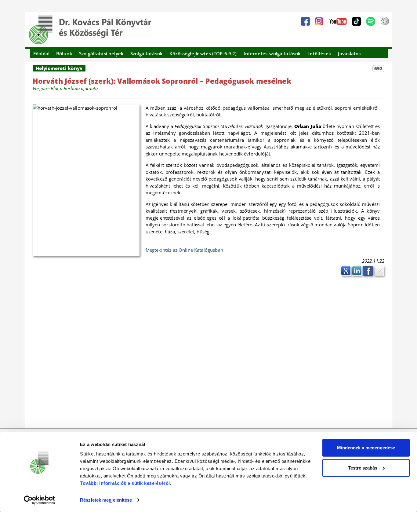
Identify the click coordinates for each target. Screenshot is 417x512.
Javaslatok (349, 53)
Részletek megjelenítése (106, 500)
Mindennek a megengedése (366, 447)
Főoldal (41, 53)
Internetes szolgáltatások (272, 53)
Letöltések (319, 53)
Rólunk (64, 53)
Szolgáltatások (146, 53)
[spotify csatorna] (370, 21)
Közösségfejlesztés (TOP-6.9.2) (203, 53)
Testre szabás (362, 467)
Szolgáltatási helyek (101, 53)
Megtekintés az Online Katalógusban (184, 250)
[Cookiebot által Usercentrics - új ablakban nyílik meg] (39, 500)
